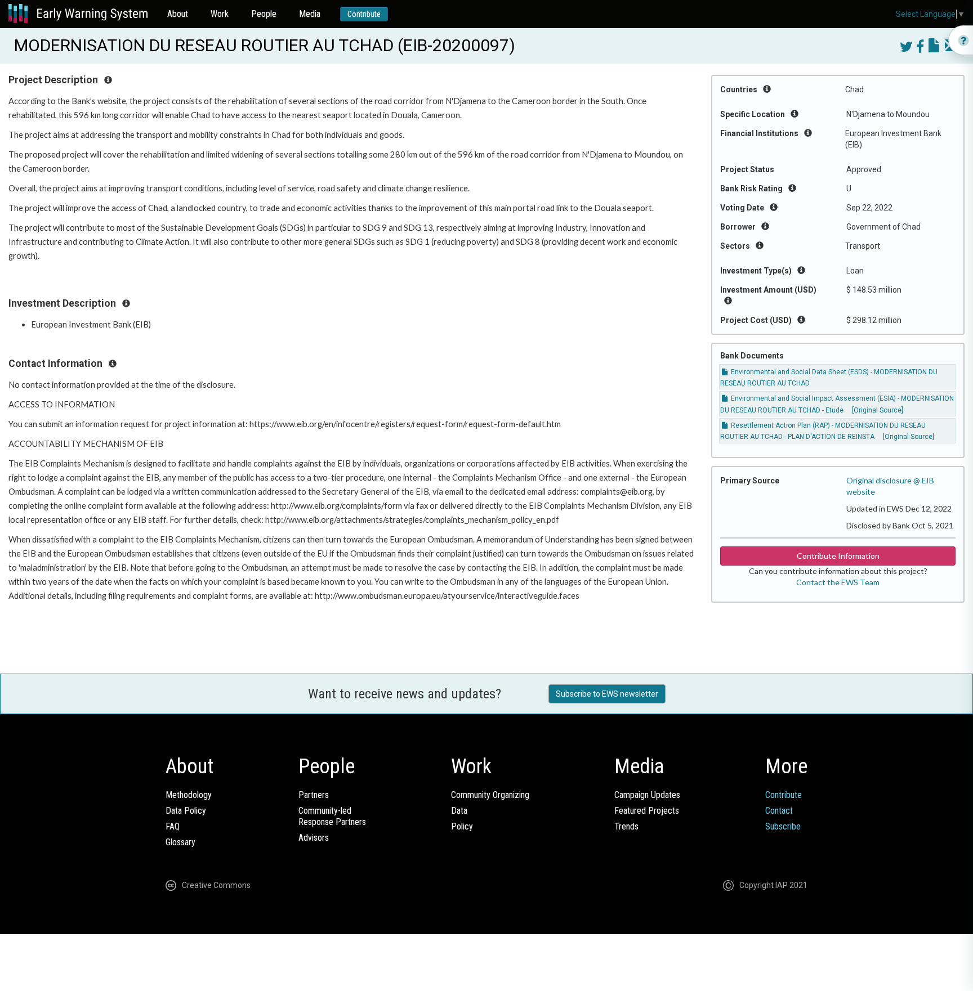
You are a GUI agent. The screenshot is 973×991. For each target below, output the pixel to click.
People (263, 13)
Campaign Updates (647, 795)
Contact (779, 810)
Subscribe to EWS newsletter (607, 693)
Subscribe (783, 826)
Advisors (313, 837)
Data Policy (186, 810)
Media (309, 13)
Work (220, 13)
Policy (462, 826)
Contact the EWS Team (838, 582)
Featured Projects (646, 810)
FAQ (173, 826)
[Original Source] (877, 410)
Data (459, 810)
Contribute (364, 14)
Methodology (189, 795)
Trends (626, 826)
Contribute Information (838, 555)
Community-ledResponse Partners (332, 816)
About (177, 13)
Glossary (180, 842)
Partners (313, 795)
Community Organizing (490, 795)
